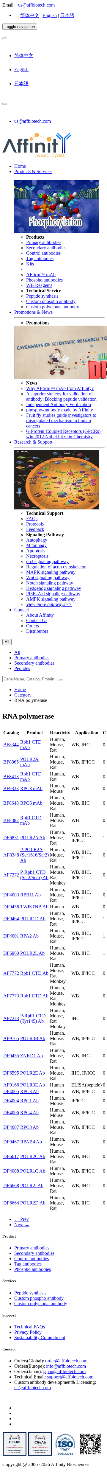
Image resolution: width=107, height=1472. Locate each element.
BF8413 (11, 776)
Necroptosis (37, 556)
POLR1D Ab (32, 918)
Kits (30, 263)
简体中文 (29, 15)
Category (23, 694)
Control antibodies (43, 253)
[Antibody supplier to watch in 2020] (40, 1454)
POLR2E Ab (32, 1072)
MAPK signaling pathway (50, 572)
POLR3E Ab (32, 1084)
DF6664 (11, 1202)
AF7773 (11, 995)
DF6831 (11, 837)
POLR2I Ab (31, 1185)
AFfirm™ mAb (41, 274)
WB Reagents (39, 285)
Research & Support (33, 441)
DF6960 (11, 953)
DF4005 (11, 1091)
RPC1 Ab (29, 1100)
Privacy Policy (28, 1332)
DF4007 (11, 1127)
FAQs (31, 518)
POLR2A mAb (29, 762)
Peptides (22, 668)
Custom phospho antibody (50, 301)
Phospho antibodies (44, 279)
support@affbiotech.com (70, 1376)
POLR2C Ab (32, 1156)
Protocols (35, 523)
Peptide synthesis (42, 296)
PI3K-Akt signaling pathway (53, 593)
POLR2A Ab (32, 837)
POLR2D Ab (32, 1202)
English (50, 15)
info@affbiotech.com (66, 1366)
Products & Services (33, 171)
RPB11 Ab (30, 894)
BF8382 (11, 820)
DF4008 (11, 1170)
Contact (21, 609)
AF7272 (11, 874)
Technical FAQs (29, 1326)
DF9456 (11, 906)
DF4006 (11, 1112)
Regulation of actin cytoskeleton (56, 566)
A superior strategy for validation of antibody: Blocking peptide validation (61, 396)
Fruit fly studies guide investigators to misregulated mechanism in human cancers (61, 420)
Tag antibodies (40, 258)
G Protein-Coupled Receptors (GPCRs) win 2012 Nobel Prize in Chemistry (63, 434)
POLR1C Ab (32, 1170)
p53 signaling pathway (47, 561)
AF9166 (11, 1084)
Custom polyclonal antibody (52, 306)
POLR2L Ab (32, 953)
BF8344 (11, 744)
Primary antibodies (43, 242)
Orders (32, 625)
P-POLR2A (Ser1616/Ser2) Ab (34, 855)
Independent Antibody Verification (58, 404)
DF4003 (11, 894)
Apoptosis (35, 550)
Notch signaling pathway (49, 582)
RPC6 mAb (31, 803)
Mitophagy (36, 545)
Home (20, 166)
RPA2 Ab (29, 935)
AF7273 (11, 1018)
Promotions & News (33, 312)
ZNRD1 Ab (31, 1055)
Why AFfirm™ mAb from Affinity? (60, 388)
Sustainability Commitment (39, 1337)
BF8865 (11, 761)
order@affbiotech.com (66, 1360)
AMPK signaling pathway (50, 598)
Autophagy (36, 540)
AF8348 (11, 854)
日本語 (67, 15)
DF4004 (11, 1100)
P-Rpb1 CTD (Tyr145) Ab (33, 1018)
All (17, 652)
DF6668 (11, 1185)
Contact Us (36, 620)
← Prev (21, 1219)
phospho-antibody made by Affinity (59, 409)
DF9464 (11, 918)
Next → (21, 1224)
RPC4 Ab (29, 1112)
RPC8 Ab (29, 1127)
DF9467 (11, 1141)
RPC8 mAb (31, 788)
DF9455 (11, 1055)
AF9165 (11, 1038)
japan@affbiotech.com (64, 1371)
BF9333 (11, 788)
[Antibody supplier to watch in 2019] (14, 1454)
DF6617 (11, 1156)
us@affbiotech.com (36, 4)
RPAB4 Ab (31, 1141)
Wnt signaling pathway (48, 577)
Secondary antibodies (46, 247)
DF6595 (11, 1072)
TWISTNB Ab (34, 906)
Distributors (37, 631)
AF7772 (11, 973)
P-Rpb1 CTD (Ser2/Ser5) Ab (34, 875)
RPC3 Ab (29, 1091)
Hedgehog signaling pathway (53, 588)
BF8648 (11, 803)
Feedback (35, 529)
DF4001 (11, 935)
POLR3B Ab (32, 1038)
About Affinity (40, 615)
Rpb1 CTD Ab (34, 973)
